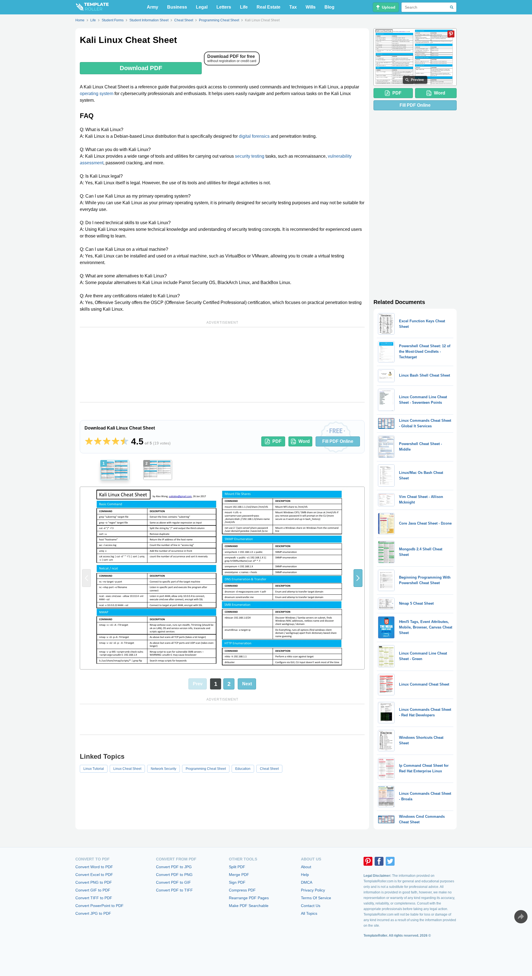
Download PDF (141, 68)
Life (244, 7)
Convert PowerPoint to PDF (99, 905)
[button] (358, 578)
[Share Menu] (521, 916)
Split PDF (237, 867)
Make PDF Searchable (248, 905)
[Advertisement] (222, 364)
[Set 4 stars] (115, 441)
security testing (249, 156)
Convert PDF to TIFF (174, 890)
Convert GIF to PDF (92, 890)
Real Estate (268, 7)
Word (304, 441)
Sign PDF (237, 882)
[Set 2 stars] (97, 441)
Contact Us (310, 905)
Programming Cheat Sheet (206, 769)
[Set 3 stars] (106, 441)
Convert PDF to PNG (174, 874)
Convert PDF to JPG (174, 867)
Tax (293, 7)
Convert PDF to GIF (173, 882)
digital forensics (254, 136)
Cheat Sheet (269, 769)
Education (242, 769)
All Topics (309, 913)
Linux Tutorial (93, 769)
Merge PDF (239, 874)
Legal (202, 7)
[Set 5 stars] (124, 441)
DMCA (306, 882)
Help (305, 874)
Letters (223, 7)
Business (177, 7)
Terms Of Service (316, 898)
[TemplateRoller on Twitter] (390, 861)
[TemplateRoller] (92, 7)
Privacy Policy (313, 890)
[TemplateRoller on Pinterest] (368, 861)
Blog (329, 7)
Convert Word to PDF (94, 867)
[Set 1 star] (89, 441)
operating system (96, 93)
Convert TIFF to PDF (93, 898)
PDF (277, 441)
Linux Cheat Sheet (127, 769)
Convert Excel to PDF (94, 874)
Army (152, 7)
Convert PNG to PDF (93, 882)
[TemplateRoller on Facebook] (379, 861)
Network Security (163, 769)
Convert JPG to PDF (93, 913)
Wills (311, 7)
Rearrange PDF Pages (249, 898)
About (306, 867)
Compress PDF (242, 890)
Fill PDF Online (337, 441)
